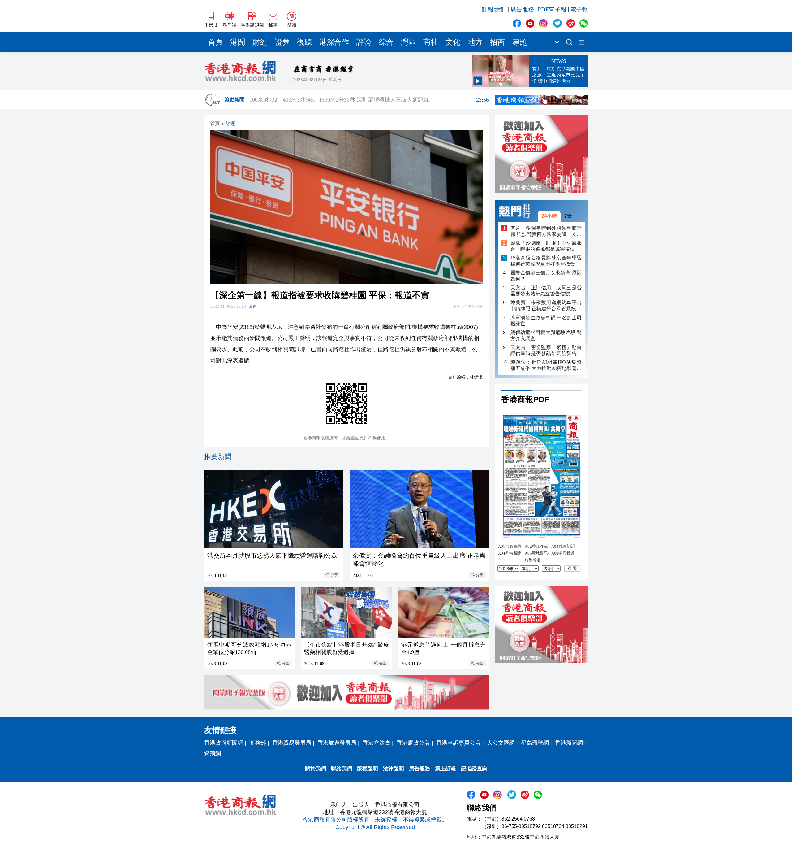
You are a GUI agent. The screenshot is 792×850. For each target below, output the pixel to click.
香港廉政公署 (413, 743)
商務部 (257, 743)
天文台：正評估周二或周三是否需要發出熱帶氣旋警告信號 (546, 290)
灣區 (408, 42)
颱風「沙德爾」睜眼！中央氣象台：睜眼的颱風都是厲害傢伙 (546, 246)
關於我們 (315, 769)
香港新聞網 (569, 743)
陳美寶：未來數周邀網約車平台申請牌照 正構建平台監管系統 (546, 305)
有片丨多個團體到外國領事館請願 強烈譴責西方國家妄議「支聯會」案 (546, 231)
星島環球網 (535, 743)
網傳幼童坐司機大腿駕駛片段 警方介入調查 (546, 335)
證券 (282, 42)
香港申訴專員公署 (458, 743)
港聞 (237, 42)
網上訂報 (445, 769)
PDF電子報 (552, 9)
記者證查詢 (474, 769)
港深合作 (334, 42)
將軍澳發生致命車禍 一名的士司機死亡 (546, 320)
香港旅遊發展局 (336, 743)
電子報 (579, 9)
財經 (259, 42)
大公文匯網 (501, 743)
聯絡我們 (341, 769)
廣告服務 (522, 9)
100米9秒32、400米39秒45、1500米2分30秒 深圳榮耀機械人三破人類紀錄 (369, 100)
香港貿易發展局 (291, 743)
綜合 (386, 42)
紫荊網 (212, 753)
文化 (453, 42)
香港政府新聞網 (223, 743)
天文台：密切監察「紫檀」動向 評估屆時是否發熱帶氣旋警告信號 (546, 350)
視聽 (304, 42)
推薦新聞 (217, 456)
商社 (430, 42)
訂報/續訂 (494, 9)
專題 (519, 42)
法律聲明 (393, 769)
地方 (475, 42)
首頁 (215, 42)
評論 (363, 42)
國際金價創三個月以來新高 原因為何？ (546, 275)
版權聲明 (367, 769)
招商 (497, 42)
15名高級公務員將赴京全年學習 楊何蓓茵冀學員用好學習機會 (546, 261)
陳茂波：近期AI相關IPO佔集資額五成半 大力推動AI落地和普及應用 (546, 365)
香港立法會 (376, 743)
